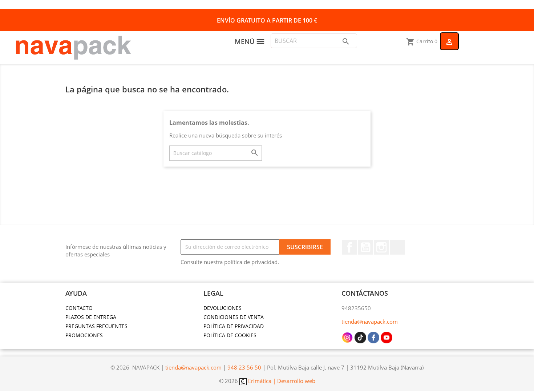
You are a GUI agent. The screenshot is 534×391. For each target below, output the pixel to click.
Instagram (381, 247)
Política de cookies (229, 335)
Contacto (79, 307)
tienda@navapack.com (369, 321)
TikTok (397, 247)
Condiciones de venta (233, 317)
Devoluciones (222, 307)
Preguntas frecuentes (96, 326)
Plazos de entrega (90, 317)
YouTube (365, 247)
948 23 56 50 (244, 367)
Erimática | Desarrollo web (281, 380)
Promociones (84, 335)
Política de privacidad (233, 326)
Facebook (349, 247)
